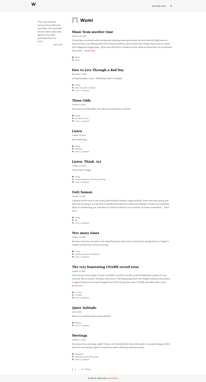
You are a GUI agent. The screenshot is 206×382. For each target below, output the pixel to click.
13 (82, 369)
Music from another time (92, 32)
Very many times (85, 233)
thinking (102, 179)
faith (77, 87)
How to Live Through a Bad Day (98, 70)
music (77, 60)
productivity (88, 357)
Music (77, 57)
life (86, 87)
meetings (78, 357)
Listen (77, 131)
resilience (92, 87)
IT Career (78, 292)
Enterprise (79, 354)
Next (89, 369)
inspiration (85, 179)
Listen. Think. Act (86, 161)
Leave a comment (82, 90)
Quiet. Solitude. (84, 307)
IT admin (78, 295)
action (77, 179)
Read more (90, 50)
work (87, 118)
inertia (77, 254)
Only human (82, 192)
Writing (78, 323)
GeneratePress (112, 378)
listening (78, 149)
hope (82, 87)
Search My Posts (159, 6)
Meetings (79, 335)
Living (77, 85)
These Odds (81, 100)
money (81, 118)
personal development (90, 254)
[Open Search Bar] (171, 6)
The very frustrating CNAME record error (105, 267)
